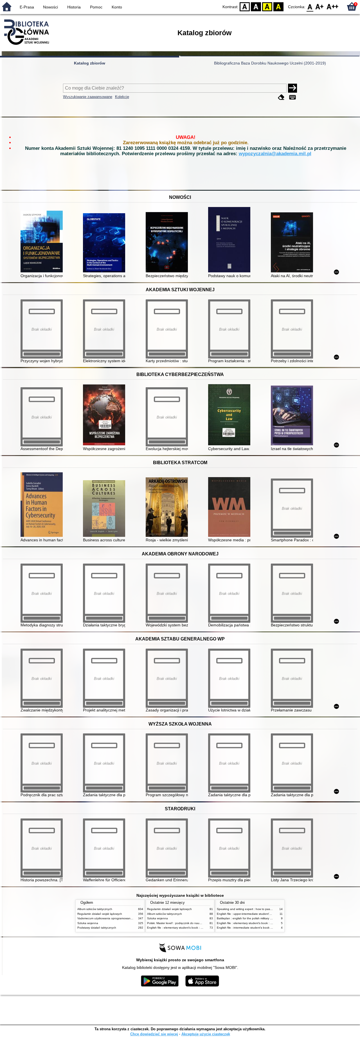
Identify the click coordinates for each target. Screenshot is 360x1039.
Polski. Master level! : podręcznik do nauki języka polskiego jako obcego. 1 (195, 923)
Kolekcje (122, 97)
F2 (332, 6)
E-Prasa (27, 7)
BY (278, 6)
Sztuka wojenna (87, 923)
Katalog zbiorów (89, 63)
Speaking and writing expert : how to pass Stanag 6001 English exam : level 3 (268, 909)
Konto (117, 7)
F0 (310, 6)
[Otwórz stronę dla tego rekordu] (43, 242)
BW (256, 6)
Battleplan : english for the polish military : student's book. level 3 (259, 918)
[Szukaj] (292, 88)
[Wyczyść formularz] (281, 97)
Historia (74, 7)
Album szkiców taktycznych (94, 909)
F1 (319, 6)
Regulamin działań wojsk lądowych (99, 913)
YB (267, 6)
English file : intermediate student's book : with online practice (257, 927)
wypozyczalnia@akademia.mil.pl (275, 153)
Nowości (50, 7)
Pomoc (96, 7)
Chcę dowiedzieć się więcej (154, 1034)
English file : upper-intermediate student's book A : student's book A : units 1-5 (267, 913)
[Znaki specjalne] (292, 97)
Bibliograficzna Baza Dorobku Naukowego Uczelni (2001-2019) (270, 63)
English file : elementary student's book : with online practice (186, 927)
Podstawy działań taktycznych (96, 927)
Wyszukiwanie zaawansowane (87, 97)
